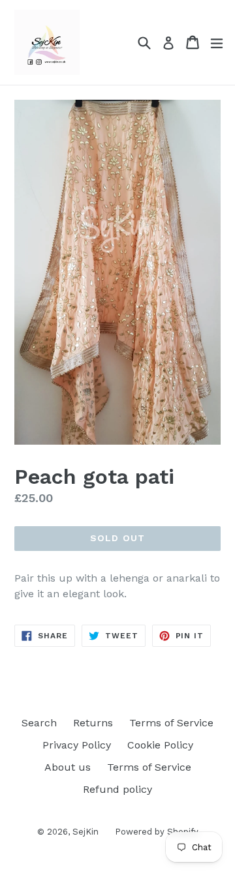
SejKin (85, 832)
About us (67, 767)
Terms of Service (171, 723)
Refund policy (117, 789)
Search (39, 723)
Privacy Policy (76, 745)
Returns (93, 723)
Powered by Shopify (156, 832)
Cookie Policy (160, 745)
